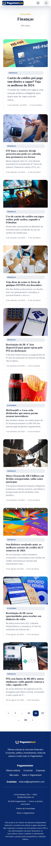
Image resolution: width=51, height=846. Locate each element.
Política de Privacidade (25, 808)
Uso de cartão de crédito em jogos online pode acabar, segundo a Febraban (25, 219)
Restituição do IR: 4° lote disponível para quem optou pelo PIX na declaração (24, 348)
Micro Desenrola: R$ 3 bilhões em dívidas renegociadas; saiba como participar (25, 479)
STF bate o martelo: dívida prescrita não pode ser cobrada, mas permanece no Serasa (23, 154)
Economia (11, 405)
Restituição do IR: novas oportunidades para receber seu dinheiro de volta (23, 616)
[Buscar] (46, 3)
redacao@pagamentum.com (31, 782)
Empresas (40, 770)
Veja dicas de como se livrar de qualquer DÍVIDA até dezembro (24, 283)
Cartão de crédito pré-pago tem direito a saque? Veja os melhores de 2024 (25, 82)
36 (25, 720)
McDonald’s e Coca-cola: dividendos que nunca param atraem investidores (22, 413)
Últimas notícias (13, 770)
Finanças (13, 73)
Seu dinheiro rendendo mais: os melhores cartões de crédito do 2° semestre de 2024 (25, 547)
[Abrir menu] (38, 3)
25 (29, 713)
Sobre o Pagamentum (32, 775)
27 (42, 713)
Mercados (14, 775)
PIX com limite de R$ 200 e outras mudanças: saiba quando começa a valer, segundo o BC (25, 682)
